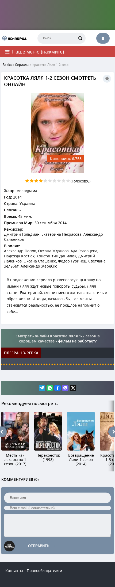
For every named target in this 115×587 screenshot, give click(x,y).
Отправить (38, 546)
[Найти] (80, 38)
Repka (7, 64)
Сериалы (22, 64)
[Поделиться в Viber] (65, 388)
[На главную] (13, 38)
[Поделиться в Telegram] (42, 388)
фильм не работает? (77, 341)
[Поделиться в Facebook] (57, 388)
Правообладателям (44, 570)
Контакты (14, 570)
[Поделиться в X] (73, 388)
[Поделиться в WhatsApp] (50, 388)
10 (68, 180)
